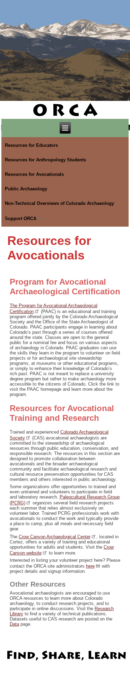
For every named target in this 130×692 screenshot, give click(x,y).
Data (14, 624)
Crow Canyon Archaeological (54, 536)
